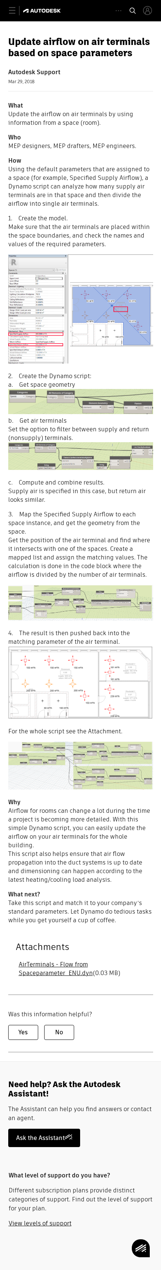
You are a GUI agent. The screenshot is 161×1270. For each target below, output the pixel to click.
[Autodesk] (43, 10)
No (59, 1032)
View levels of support (40, 1223)
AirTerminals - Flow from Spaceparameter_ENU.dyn (56, 968)
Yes (23, 1032)
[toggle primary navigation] (16, 10)
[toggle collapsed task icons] (118, 10)
